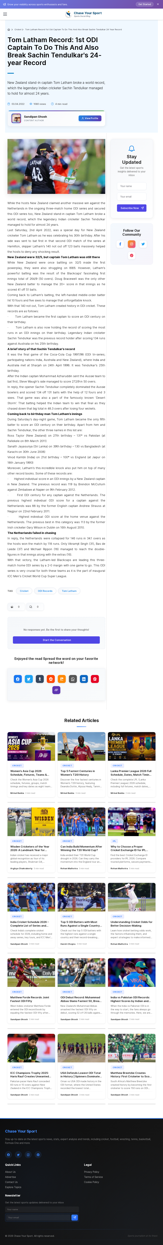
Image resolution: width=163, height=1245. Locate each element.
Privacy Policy (91, 1171)
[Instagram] (131, 244)
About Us (10, 1171)
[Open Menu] (5, 14)
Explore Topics (13, 1187)
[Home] (9, 29)
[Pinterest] (131, 255)
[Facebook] (120, 244)
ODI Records (45, 591)
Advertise (10, 1177)
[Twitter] (143, 244)
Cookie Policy (91, 1182)
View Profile (91, 118)
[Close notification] (158, 4)
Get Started (144, 4)
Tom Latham (69, 591)
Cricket (17, 29)
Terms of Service (93, 1177)
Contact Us (11, 1182)
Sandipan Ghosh (35, 116)
